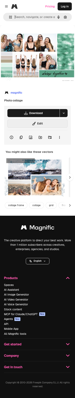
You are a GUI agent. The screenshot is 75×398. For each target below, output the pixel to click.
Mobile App (11, 329)
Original (25, 34)
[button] (37, 261)
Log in (65, 6)
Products (11, 278)
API (6, 324)
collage (36, 205)
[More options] (59, 137)
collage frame (16, 205)
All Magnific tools (15, 334)
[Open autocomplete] (8, 17)
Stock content (13, 309)
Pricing (50, 6)
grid (51, 205)
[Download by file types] (64, 113)
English (38, 261)
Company (11, 355)
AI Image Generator (16, 294)
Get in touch (13, 367)
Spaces (9, 285)
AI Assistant (11, 290)
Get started (12, 344)
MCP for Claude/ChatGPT (24, 314)
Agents (12, 319)
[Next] (69, 177)
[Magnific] (37, 228)
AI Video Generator (16, 299)
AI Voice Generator (16, 304)
